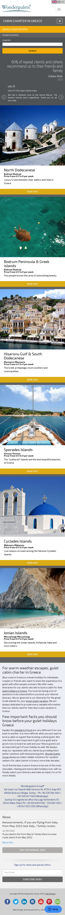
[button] (4, 99)
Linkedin (24, 901)
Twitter (16, 901)
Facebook (7, 901)
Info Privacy (50, 893)
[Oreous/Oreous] (32, 414)
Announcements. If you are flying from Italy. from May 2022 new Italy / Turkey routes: (30, 824)
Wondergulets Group (16, 8)
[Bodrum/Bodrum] (32, 135)
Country (6, 40)
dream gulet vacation (37, 701)
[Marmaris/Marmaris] (32, 318)
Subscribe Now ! (32, 879)
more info (32, 191)
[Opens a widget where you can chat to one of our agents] (53, 909)
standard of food (23, 730)
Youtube (41, 901)
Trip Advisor (57, 901)
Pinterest (49, 901)
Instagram (32, 901)
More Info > (8, 842)
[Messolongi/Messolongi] (32, 597)
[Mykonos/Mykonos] (32, 506)
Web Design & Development (25, 910)
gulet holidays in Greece (14, 690)
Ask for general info (32, 850)
